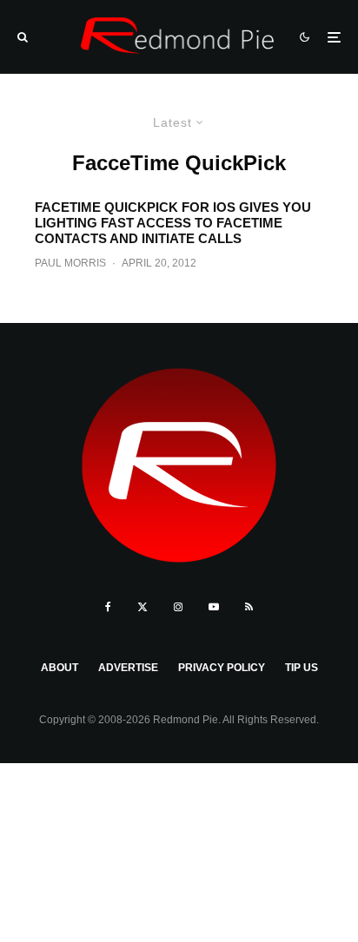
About (59, 668)
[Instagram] (178, 607)
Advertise (128, 668)
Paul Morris (70, 263)
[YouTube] (214, 607)
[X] (142, 607)
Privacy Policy (221, 668)
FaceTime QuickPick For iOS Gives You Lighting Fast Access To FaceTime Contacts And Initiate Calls (173, 223)
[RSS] (249, 607)
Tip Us (301, 668)
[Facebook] (108, 607)
